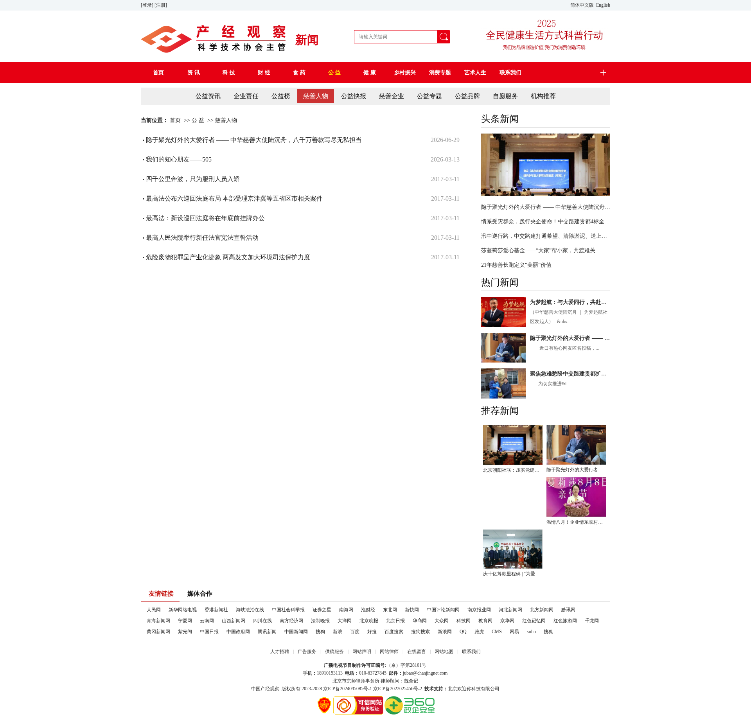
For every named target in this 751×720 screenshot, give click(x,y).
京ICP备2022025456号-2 (397, 688)
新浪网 (445, 631)
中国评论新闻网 (443, 609)
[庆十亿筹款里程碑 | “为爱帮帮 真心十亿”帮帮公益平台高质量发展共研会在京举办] (513, 549)
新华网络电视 (183, 609)
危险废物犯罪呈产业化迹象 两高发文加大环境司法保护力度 (228, 257)
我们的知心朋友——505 (179, 159)
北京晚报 (368, 620)
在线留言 (416, 651)
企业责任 (246, 96)
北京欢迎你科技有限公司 (473, 688)
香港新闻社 (216, 609)
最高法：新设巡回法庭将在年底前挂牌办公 (205, 218)
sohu (531, 631)
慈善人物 (315, 96)
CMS (497, 631)
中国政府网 (238, 631)
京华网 (507, 620)
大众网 (442, 620)
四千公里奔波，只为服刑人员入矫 (193, 179)
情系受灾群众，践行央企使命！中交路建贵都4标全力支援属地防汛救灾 (545, 221)
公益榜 (280, 96)
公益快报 (353, 96)
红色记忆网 (534, 620)
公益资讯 (208, 96)
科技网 (463, 620)
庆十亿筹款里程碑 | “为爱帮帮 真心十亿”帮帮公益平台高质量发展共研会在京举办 (513, 573)
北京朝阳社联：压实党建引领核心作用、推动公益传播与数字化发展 (513, 470)
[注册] (161, 5)
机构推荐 (543, 96)
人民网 (154, 609)
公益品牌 (467, 96)
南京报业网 (479, 609)
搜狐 (548, 631)
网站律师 (389, 651)
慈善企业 (391, 96)
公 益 (198, 120)
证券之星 (322, 609)
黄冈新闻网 (158, 631)
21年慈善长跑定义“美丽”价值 (516, 265)
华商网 (420, 620)
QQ (463, 631)
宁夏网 (185, 620)
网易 (514, 631)
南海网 (346, 609)
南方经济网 (291, 620)
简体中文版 (582, 5)
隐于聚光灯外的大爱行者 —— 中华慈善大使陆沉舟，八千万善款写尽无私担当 (545, 207)
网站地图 (444, 651)
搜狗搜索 (420, 631)
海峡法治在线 (250, 609)
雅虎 (479, 631)
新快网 (412, 609)
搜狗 (320, 631)
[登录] (148, 5)
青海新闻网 (158, 620)
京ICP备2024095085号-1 (347, 688)
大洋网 (345, 620)
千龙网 (592, 620)
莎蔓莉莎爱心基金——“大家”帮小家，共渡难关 (538, 250)
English (603, 5)
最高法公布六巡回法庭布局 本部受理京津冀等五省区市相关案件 (234, 198)
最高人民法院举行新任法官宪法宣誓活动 (202, 237)
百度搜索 (393, 631)
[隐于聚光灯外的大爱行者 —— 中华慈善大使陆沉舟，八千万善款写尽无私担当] (503, 348)
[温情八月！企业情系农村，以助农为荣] (576, 497)
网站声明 (361, 651)
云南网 (207, 620)
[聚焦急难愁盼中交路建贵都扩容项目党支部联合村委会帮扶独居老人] (503, 383)
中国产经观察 (265, 688)
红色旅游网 (565, 620)
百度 (354, 631)
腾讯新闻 (267, 631)
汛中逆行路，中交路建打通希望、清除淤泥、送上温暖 (545, 236)
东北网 (390, 609)
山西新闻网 (233, 620)
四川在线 (262, 620)
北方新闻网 (541, 609)
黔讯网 (568, 609)
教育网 (485, 620)
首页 (175, 120)
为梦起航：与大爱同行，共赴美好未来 (570, 302)
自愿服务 (505, 96)
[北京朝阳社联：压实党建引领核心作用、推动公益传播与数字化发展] (545, 164)
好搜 (372, 631)
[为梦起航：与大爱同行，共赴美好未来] (503, 312)
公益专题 (429, 96)
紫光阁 (185, 631)
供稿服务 (334, 651)
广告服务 (307, 651)
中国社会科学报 (288, 609)
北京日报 (395, 620)
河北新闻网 (510, 609)
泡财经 (368, 609)
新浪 (337, 631)
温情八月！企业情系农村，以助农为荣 (576, 522)
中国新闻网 (296, 631)
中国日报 (209, 631)
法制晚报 (320, 620)
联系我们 (471, 651)
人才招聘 (279, 651)
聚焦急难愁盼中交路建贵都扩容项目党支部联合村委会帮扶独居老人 (570, 374)
